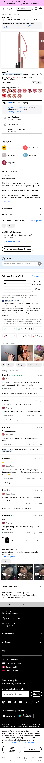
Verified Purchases (34, 365)
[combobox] (24, 9)
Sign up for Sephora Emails (13, 689)
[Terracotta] (9, 96)
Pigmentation (33, 26)
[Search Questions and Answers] (4, 226)
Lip (10, 14)
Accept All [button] (32, 749)
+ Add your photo (8, 557)
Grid (34, 83)
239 (36, 540)
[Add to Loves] (41, 79)
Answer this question (12, 241)
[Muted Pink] (19, 90)
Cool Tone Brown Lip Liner (12, 595)
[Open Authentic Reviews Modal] (23, 301)
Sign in (10, 108)
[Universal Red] (4, 96)
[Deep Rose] (35, 90)
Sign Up (36, 694)
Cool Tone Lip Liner (30, 595)
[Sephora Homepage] (8, 9)
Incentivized (6, 451)
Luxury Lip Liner (8, 597)
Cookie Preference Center (23, 742)
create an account (22, 108)
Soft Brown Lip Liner (21, 592)
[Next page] (41, 540)
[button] (11, 742)
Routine (5, 28)
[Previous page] (2, 540)
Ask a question (21, 24)
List (39, 83)
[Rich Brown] (40, 90)
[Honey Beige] (19, 96)
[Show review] (9, 353)
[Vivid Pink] (24, 90)
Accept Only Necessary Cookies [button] (12, 749)
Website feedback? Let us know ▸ (22, 605)
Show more (6, 201)
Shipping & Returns (15, 111)
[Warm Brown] (4, 90)
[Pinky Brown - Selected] (9, 90)
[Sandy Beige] (14, 96)
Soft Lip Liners (20, 597)
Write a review (37, 276)
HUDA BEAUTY (8, 18)
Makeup (4, 14)
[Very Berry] (29, 90)
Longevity (25, 26)
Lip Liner (16, 14)
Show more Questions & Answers (17, 249)
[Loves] (36, 9)
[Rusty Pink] (14, 90)
